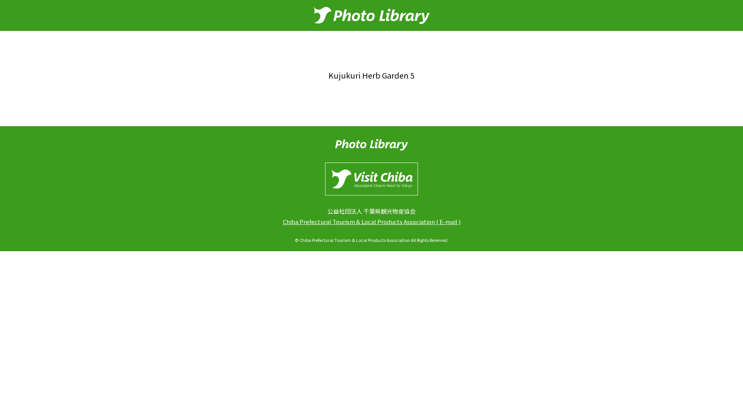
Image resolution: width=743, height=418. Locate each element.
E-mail (448, 222)
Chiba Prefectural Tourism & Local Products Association (359, 222)
